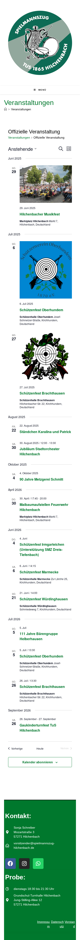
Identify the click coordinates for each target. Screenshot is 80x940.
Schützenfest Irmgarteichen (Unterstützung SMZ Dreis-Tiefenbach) (42, 549)
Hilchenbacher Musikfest (40, 214)
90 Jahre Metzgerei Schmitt (41, 479)
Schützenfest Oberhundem (41, 309)
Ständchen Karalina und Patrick (45, 431)
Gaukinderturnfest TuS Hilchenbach (38, 728)
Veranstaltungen (21, 109)
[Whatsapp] (38, 863)
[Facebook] (10, 863)
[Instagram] (24, 863)
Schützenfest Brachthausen (42, 393)
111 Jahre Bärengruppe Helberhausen (39, 636)
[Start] (5, 109)
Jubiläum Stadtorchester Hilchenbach (40, 451)
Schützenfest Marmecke (39, 571)
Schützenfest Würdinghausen (44, 598)
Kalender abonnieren (37, 762)
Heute (40, 748)
